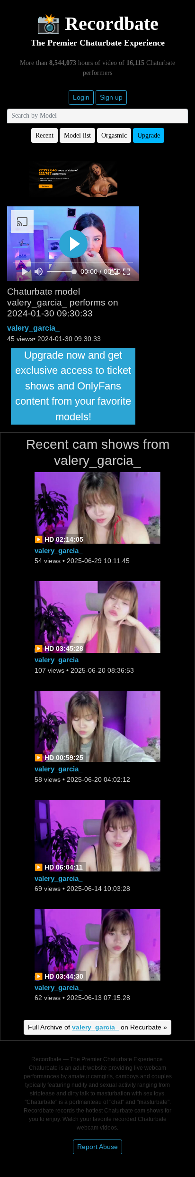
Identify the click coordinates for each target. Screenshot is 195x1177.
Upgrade (148, 135)
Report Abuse (97, 1146)
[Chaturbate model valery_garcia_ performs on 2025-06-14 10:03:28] (97, 835)
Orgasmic (114, 135)
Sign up (111, 97)
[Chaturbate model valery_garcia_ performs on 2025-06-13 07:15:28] (97, 944)
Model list (77, 135)
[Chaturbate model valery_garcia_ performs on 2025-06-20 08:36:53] (97, 616)
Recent (44, 135)
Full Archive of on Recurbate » (97, 1027)
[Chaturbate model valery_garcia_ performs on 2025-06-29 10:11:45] (97, 507)
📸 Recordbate (97, 23)
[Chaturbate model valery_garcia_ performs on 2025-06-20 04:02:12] (97, 726)
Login (81, 97)
